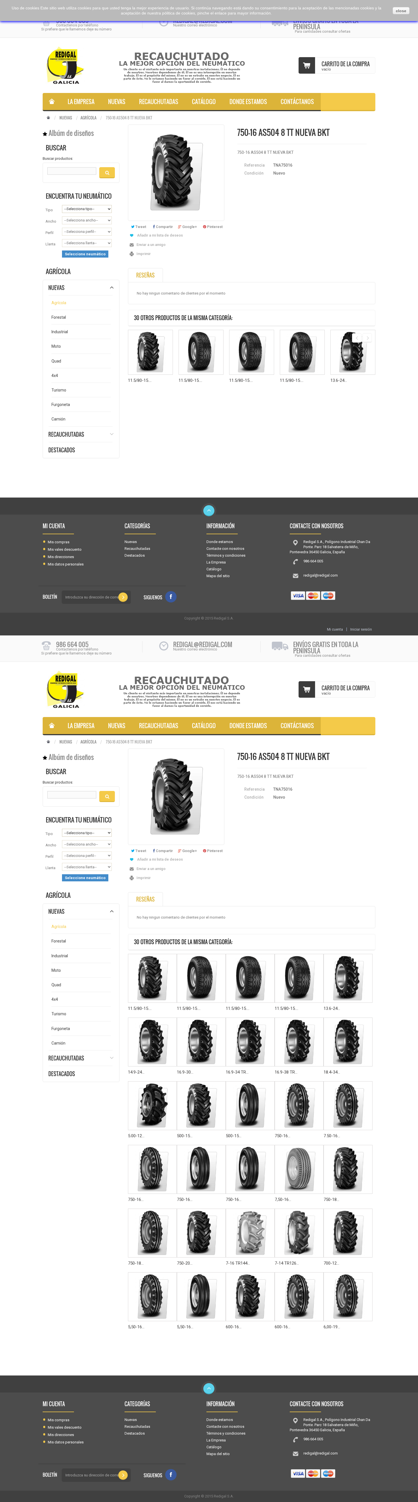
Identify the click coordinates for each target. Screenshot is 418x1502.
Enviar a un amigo (150, 245)
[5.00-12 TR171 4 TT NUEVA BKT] (152, 1105)
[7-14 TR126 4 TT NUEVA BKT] (299, 1233)
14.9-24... (136, 1072)
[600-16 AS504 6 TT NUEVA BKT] (250, 1296)
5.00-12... (136, 1135)
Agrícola (88, 117)
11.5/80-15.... (140, 380)
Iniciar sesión (361, 629)
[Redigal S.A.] (78, 65)
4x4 (54, 375)
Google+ (189, 227)
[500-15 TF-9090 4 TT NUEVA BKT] (250, 1105)
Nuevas (116, 101)
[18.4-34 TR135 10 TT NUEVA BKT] (348, 1042)
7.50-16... (332, 1135)
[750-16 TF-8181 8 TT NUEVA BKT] (299, 1105)
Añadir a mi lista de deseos (160, 235)
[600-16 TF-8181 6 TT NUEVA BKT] (299, 1296)
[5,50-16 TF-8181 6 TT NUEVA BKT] (152, 1296)
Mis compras (58, 542)
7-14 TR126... (287, 1263)
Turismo (58, 390)
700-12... (331, 1263)
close (401, 11)
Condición (254, 173)
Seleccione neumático (85, 254)
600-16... (233, 1326)
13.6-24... (338, 380)
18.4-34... (332, 1072)
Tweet (140, 227)
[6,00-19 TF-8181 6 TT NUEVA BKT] (348, 1296)
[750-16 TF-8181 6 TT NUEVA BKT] (152, 1169)
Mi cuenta (54, 526)
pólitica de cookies (178, 13)
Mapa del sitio (218, 576)
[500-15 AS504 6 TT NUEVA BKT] (201, 1105)
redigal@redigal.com (320, 575)
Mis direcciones (61, 557)
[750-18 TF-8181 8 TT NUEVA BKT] (152, 1233)
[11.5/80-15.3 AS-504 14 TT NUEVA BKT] (150, 352)
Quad (56, 361)
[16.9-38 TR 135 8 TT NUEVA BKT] (299, 1042)
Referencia (254, 165)
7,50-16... (283, 1199)
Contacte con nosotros (225, 548)
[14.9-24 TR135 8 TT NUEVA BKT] (152, 1042)
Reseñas (145, 275)
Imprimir (143, 254)
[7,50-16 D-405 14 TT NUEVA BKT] (299, 1169)
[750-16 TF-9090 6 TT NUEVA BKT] (201, 1169)
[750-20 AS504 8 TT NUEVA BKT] (201, 1233)
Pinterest (214, 227)
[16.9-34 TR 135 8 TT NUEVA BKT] (250, 1042)
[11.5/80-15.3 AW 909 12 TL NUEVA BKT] (251, 352)
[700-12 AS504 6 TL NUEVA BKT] (348, 1233)
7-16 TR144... (238, 1263)
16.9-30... (185, 1072)
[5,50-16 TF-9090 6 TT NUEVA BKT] (201, 1296)
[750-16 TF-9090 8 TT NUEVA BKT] (250, 1169)
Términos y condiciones (225, 555)
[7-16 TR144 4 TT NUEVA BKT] (250, 1233)
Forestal (58, 317)
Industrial (59, 332)
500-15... (185, 1135)
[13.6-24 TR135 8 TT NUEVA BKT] (352, 352)
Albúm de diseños (71, 133)
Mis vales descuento (65, 549)
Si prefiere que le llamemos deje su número (76, 29)
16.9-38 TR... (286, 1072)
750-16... (282, 1135)
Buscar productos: (58, 158)
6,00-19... (332, 1326)
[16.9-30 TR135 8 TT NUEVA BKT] (201, 1042)
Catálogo (204, 101)
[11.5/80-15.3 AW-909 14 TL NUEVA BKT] (201, 352)
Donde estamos (248, 101)
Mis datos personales (66, 564)
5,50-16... (136, 1326)
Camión (58, 419)
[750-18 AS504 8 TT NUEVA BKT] (348, 1169)
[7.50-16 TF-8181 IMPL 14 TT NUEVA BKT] (348, 1105)
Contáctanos (297, 101)
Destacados (61, 450)
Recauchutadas (158, 101)
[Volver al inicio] (48, 117)
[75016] (52, 102)
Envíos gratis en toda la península (325, 23)
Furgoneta (60, 404)
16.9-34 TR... (237, 1072)
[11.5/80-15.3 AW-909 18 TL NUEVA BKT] (302, 352)
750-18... (331, 1199)
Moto (56, 346)
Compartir (164, 227)
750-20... (185, 1263)
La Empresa (81, 101)
